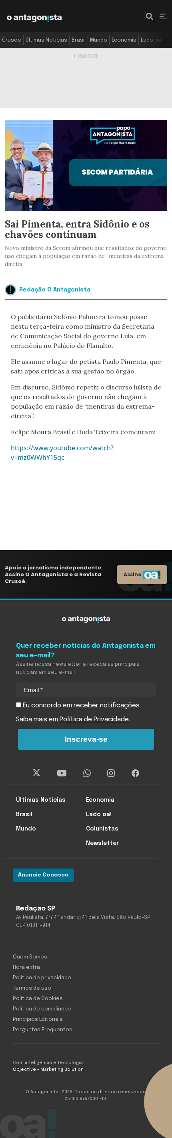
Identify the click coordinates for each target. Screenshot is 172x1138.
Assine (132, 574)
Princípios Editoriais (38, 1019)
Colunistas (102, 829)
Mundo (98, 40)
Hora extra (26, 967)
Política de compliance (42, 1009)
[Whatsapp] (87, 773)
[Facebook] (135, 773)
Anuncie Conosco (43, 875)
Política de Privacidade (94, 719)
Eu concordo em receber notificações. (81, 705)
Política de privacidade (42, 977)
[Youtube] (61, 773)
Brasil (79, 40)
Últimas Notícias (46, 40)
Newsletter (102, 843)
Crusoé (11, 40)
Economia (124, 40)
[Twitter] (36, 773)
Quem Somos (30, 957)
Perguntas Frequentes (42, 1029)
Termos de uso (32, 988)
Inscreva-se (86, 739)
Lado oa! (151, 40)
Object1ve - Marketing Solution (48, 1069)
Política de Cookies (38, 998)
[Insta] (111, 773)
